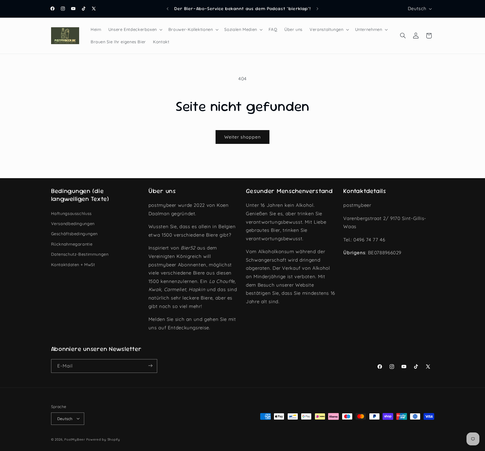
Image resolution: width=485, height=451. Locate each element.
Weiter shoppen (242, 137)
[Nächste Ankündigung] (317, 8)
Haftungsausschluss (71, 213)
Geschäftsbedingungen (74, 233)
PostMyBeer (74, 439)
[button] (135, 29)
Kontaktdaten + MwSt (73, 264)
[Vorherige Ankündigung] (167, 8)
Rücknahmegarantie (72, 243)
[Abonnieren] (150, 366)
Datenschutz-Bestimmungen (80, 254)
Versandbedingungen (73, 223)
